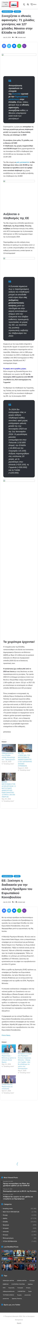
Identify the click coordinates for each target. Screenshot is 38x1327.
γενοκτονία (27, 1295)
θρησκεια (6, 1225)
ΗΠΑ (4, 1288)
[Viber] (24, 46)
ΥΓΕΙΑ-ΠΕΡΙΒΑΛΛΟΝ (10, 1241)
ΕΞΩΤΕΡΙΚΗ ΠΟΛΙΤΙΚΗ (18, 1284)
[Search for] (28, 5)
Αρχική (19, 1323)
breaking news (7, 11)
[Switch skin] (24, 5)
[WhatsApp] (19, 46)
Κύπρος (5, 1235)
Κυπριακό (20, 1288)
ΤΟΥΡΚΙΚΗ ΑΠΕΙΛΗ (8, 1295)
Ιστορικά (5, 1228)
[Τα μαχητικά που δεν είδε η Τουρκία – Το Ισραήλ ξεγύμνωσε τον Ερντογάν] (19, 1260)
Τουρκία (19, 1295)
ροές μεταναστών (22, 162)
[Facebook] (4, 46)
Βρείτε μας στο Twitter (12, 1305)
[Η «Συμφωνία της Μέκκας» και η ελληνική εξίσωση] (19, 1253)
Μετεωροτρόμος (8, 1238)
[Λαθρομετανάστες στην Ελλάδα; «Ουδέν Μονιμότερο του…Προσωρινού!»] (9, 748)
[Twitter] (9, 46)
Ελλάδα (17, 11)
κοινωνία (6, 1231)
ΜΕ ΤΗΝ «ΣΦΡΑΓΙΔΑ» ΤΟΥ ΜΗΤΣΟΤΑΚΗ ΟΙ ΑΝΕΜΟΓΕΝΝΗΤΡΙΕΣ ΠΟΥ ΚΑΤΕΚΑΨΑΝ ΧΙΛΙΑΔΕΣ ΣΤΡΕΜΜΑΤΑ (25, 759)
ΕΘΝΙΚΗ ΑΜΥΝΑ (22, 1280)
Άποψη (5, 1215)
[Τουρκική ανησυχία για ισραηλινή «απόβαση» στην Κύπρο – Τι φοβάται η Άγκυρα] (7, 1260)
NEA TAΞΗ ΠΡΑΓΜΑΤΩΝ (11, 1212)
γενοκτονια (6, 1298)
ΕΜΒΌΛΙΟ (6, 1284)
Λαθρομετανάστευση (8, 1291)
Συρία (30, 1291)
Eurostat (16, 94)
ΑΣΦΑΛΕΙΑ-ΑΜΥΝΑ (8, 1280)
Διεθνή (5, 1218)
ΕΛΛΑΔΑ (32, 1280)
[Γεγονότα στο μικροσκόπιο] (10, 4)
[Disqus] (19, 838)
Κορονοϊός (11, 1288)
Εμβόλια (30, 1284)
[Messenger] (14, 46)
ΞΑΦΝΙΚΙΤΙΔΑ (21, 1291)
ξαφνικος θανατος (17, 1298)
